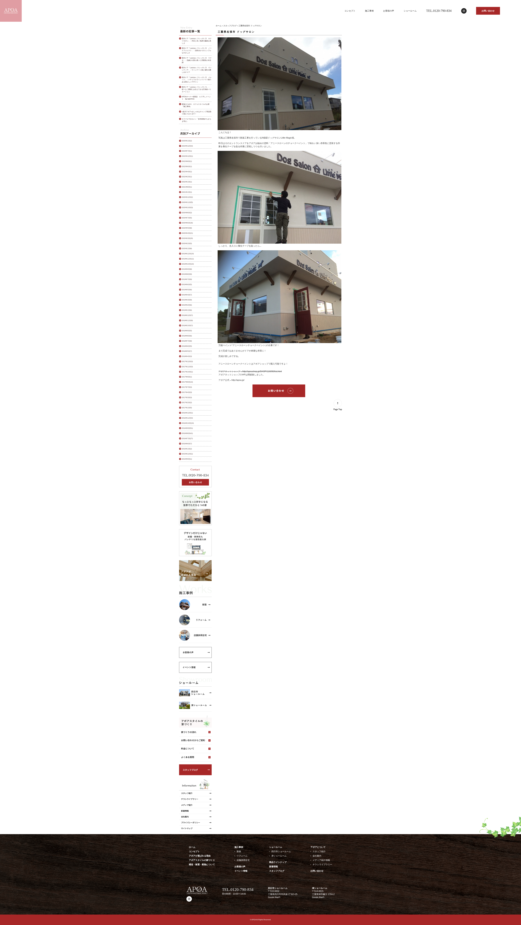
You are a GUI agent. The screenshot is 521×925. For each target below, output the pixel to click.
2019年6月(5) (187, 284)
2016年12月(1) (187, 413)
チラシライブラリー (322, 864)
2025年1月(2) (187, 141)
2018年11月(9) (187, 320)
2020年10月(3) (187, 207)
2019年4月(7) (187, 295)
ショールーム (410, 11)
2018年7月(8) (187, 341)
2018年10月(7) (187, 325)
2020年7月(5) (187, 218)
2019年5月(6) (187, 290)
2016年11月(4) (187, 418)
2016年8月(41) (187, 433)
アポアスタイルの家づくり (202, 860)
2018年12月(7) (187, 315)
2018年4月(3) (187, 356)
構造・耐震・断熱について (202, 864)
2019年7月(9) (187, 279)
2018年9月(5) (187, 331)
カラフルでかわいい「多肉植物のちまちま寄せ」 (196, 120)
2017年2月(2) (187, 402)
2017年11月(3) (187, 367)
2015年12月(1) (187, 454)
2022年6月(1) (187, 166)
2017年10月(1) (187, 372)
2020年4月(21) (187, 233)
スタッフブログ (230, 26)
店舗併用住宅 (243, 860)
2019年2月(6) (187, 305)
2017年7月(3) (187, 387)
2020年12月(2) (187, 197)
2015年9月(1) (187, 459)
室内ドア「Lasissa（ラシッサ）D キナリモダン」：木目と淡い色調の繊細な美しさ (197, 41)
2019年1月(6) (187, 310)
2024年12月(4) (187, 146)
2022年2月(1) (187, 177)
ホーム (218, 26)
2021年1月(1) (187, 192)
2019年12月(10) (188, 254)
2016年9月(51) (187, 428)
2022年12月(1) (187, 156)
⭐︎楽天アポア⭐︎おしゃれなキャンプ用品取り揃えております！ (196, 113)
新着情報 (273, 866)
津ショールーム (279, 856)
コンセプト (349, 11)
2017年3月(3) (187, 397)
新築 (239, 851)
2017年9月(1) (187, 377)
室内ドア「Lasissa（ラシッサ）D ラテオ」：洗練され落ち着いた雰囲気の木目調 (197, 60)
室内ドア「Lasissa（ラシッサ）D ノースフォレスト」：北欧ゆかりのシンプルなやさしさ (197, 50)
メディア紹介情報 (321, 860)
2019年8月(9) (187, 274)
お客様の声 (388, 11)
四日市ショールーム (281, 851)
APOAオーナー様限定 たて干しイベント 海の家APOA (196, 98)
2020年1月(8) (187, 248)
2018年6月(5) (187, 346)
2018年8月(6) (187, 336)
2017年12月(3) (187, 361)
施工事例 (369, 11)
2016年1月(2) (187, 449)
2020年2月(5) (187, 243)
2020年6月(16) (187, 223)
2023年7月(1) (187, 151)
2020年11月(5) (187, 202)
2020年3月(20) (187, 238)
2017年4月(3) (187, 392)
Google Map (273, 897)
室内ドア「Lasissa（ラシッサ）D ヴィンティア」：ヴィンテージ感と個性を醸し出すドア (197, 70)
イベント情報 (240, 871)
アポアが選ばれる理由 (200, 856)
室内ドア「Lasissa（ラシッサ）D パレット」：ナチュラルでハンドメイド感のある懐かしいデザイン (197, 79)
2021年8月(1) (187, 187)
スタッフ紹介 (319, 851)
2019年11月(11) (188, 259)
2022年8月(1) (187, 161)
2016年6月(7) (187, 444)
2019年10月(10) (188, 264)
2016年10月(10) (188, 423)
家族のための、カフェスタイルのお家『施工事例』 (195, 105)
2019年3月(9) (187, 300)
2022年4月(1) (187, 172)
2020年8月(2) (187, 213)
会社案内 (317, 856)
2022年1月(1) (187, 182)
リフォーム (242, 856)
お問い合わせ (488, 11)
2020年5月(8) (187, 228)
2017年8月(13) (187, 382)
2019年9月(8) (187, 269)
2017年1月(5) (187, 408)
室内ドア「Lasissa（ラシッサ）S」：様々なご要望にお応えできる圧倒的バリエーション (196, 89)
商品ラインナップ (278, 862)
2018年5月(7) (187, 351)
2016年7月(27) (187, 438)
